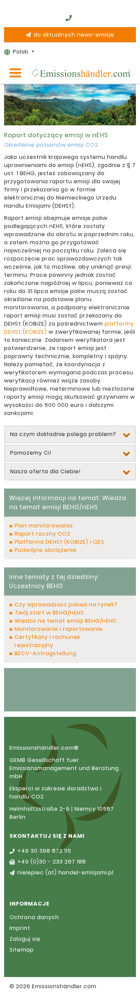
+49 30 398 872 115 (44, 851)
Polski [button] (21, 52)
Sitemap (22, 950)
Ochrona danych (34, 917)
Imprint (20, 928)
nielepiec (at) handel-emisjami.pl (65, 872)
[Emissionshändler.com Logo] (81, 73)
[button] (70, 434)
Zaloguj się (25, 939)
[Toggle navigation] (15, 73)
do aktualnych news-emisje (74, 35)
